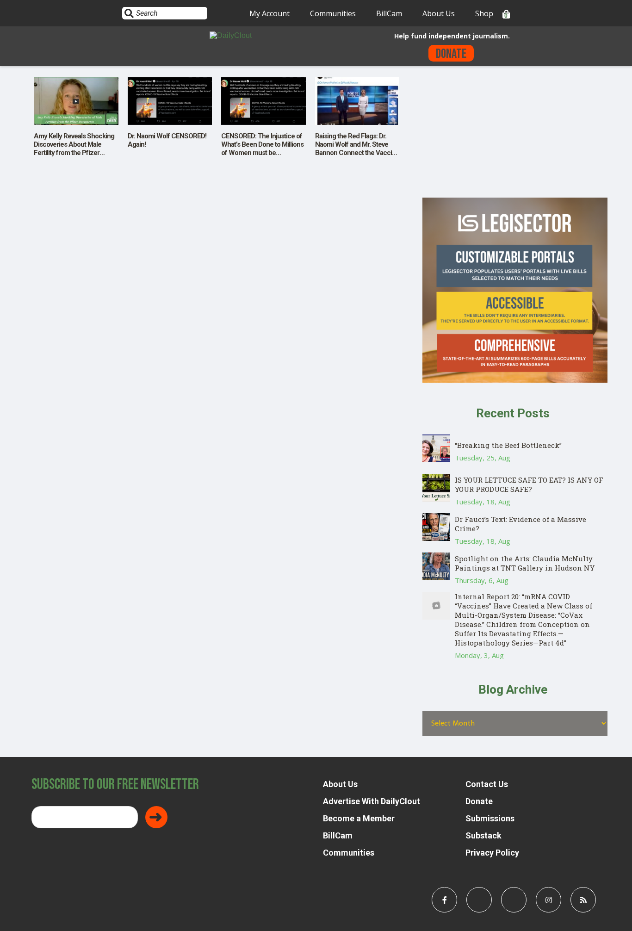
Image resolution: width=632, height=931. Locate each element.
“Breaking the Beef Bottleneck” (508, 445)
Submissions (489, 818)
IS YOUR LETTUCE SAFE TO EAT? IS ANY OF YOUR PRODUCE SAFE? (529, 484)
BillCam (389, 13)
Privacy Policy (492, 852)
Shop (484, 13)
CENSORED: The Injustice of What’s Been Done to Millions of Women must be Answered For (262, 148)
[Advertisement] (514, 133)
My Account (269, 13)
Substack (483, 835)
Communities (333, 13)
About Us (438, 13)
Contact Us (486, 784)
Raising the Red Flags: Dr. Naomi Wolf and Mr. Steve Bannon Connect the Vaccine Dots (357, 148)
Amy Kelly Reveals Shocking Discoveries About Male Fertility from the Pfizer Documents (74, 148)
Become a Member (359, 818)
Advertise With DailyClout (371, 801)
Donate (451, 54)
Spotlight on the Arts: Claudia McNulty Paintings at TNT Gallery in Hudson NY (525, 563)
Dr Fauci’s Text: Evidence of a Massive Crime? (520, 524)
